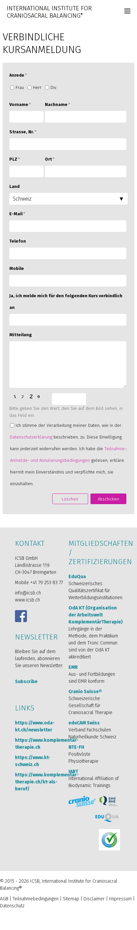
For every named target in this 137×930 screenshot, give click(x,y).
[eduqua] (107, 817)
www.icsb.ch (27, 600)
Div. (54, 87)
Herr (37, 87)
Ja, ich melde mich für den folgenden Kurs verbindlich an (65, 301)
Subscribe (26, 681)
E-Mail (17, 213)
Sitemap (71, 899)
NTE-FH (76, 747)
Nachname (57, 104)
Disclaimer (94, 899)
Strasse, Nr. (23, 131)
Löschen (70, 498)
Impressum (120, 899)
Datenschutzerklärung (31, 437)
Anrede (18, 75)
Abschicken (108, 498)
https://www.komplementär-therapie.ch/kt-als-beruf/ (46, 782)
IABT (73, 771)
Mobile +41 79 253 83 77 (39, 582)
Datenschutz (12, 906)
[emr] (108, 801)
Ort (50, 159)
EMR (73, 667)
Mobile (16, 268)
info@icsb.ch (28, 593)
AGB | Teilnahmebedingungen (29, 899)
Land (14, 186)
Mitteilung (20, 334)
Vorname (20, 104)
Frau (20, 87)
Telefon (17, 241)
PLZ (14, 159)
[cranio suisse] (81, 801)
